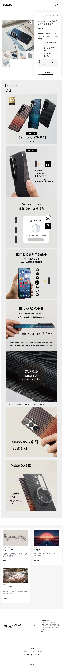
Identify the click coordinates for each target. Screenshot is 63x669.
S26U (43, 626)
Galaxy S (48, 15)
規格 (39, 61)
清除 (43, 64)
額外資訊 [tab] (14, 85)
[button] (34, 5)
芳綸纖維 (54, 627)
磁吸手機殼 (49, 627)
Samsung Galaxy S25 (50, 626)
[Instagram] (35, 654)
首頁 (38, 15)
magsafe (51, 624)
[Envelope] (38, 654)
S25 (55, 624)
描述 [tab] (8, 85)
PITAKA (46, 631)
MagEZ (46, 624)
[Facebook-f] (31, 654)
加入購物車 (47, 72)
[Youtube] (27, 654)
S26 (58, 624)
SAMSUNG (42, 15)
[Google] (24, 654)
